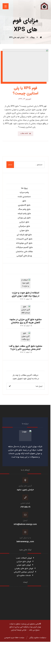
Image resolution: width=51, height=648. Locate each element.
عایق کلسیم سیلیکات (24, 247)
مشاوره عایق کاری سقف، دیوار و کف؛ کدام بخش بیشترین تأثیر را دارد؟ (25, 347)
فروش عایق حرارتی (24, 561)
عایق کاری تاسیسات (24, 238)
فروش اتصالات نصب (24, 557)
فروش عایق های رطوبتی (23, 568)
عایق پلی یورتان (24, 217)
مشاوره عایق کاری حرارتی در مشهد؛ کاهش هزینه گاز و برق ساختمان (25, 321)
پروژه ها (24, 188)
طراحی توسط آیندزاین (18, 630)
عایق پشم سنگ (24, 209)
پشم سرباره (24, 192)
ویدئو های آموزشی (24, 255)
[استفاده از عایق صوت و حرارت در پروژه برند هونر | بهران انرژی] (25, 283)
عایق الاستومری (24, 205)
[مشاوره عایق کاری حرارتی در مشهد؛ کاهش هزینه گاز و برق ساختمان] (25, 310)
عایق (24, 200)
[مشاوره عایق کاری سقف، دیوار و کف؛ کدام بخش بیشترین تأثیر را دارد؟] (25, 337)
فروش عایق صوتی (24, 564)
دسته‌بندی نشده (24, 196)
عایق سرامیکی (24, 226)
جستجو (10, 165)
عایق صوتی (24, 230)
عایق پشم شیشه (24, 213)
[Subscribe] (10, 386)
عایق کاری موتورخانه (24, 243)
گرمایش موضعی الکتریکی (24, 571)
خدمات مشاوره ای (24, 575)
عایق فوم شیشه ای (24, 234)
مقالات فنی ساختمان (24, 251)
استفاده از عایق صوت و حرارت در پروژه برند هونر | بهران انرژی (25, 294)
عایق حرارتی (24, 221)
